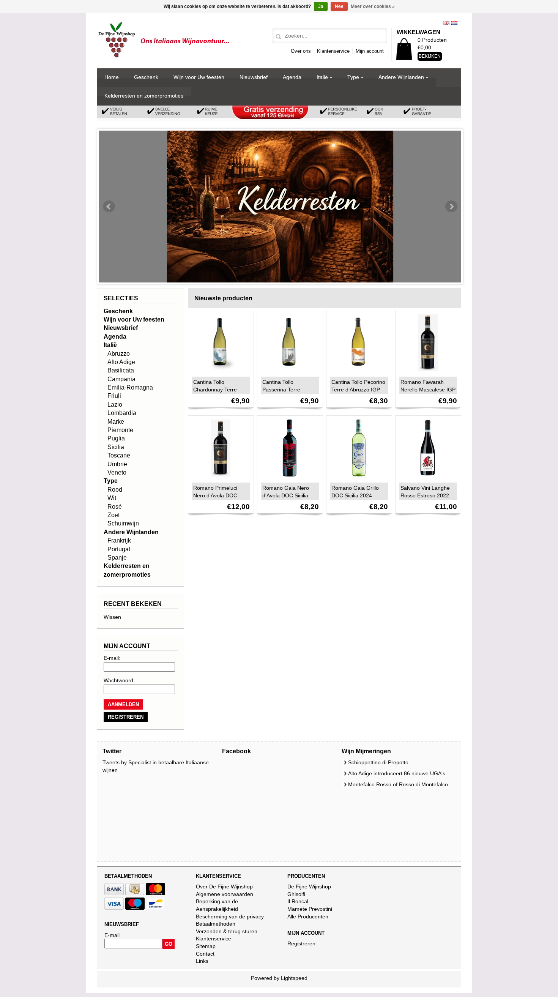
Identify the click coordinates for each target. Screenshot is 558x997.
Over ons (301, 51)
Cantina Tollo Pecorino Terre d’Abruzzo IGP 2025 (358, 389)
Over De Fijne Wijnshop (224, 886)
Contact (205, 954)
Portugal (118, 549)
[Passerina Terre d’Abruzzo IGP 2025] (287, 373)
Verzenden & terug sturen (226, 931)
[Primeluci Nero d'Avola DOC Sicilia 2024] (218, 478)
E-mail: (112, 658)
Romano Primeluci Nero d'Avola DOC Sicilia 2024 (215, 495)
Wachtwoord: (119, 680)
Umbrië (117, 464)
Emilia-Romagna (130, 387)
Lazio (114, 404)
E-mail (112, 935)
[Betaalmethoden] (114, 893)
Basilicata (120, 370)
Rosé (114, 506)
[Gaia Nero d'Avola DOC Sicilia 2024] (287, 478)
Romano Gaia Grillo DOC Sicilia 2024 (355, 491)
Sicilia (115, 447)
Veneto (116, 472)
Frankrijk (119, 540)
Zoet (113, 515)
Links (202, 961)
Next (451, 206)
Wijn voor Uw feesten (198, 77)
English (446, 23)
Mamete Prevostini (309, 909)
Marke (115, 421)
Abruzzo (118, 353)
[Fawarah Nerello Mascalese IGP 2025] (426, 373)
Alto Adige (121, 362)
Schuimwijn (123, 523)
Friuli (114, 396)
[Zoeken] (277, 37)
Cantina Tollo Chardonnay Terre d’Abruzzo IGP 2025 (217, 389)
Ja (320, 6)
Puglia (116, 438)
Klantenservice (333, 51)
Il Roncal (297, 901)
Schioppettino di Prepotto (378, 762)
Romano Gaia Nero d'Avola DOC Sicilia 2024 (285, 495)
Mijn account (370, 51)
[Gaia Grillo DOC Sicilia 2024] (356, 478)
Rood (114, 489)
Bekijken (430, 56)
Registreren (301, 943)
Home (111, 77)
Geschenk (146, 77)
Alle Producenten (307, 916)
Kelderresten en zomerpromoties (143, 96)
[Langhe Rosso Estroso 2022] (426, 478)
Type (353, 77)
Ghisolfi (296, 894)
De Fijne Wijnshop (309, 886)
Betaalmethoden (215, 924)
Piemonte (120, 430)
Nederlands (454, 23)
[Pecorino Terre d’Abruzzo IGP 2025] (356, 373)
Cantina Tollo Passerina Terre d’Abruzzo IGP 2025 (286, 389)
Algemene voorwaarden (224, 894)
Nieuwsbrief (254, 77)
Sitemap (206, 946)
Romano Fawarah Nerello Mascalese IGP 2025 (428, 389)
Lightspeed (294, 978)
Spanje (117, 557)
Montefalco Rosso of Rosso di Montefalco (398, 784)
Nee (339, 6)
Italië (322, 77)
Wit (111, 498)
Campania (121, 379)
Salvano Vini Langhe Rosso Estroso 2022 (425, 491)
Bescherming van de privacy (230, 916)
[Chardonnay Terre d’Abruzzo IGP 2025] (218, 373)
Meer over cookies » (373, 6)
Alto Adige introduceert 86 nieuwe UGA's (396, 773)
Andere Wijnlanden (401, 77)
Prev (109, 206)
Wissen (112, 617)
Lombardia (121, 413)
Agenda (292, 77)
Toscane (118, 455)
